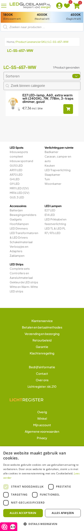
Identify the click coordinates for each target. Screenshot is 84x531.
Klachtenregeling (42, 353)
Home (10, 41)
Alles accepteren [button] (23, 513)
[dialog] (42, 488)
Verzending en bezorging (42, 334)
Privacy (42, 438)
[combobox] (38, 76)
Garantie (42, 347)
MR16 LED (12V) (19, 193)
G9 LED (15, 183)
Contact (42, 373)
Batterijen (16, 210)
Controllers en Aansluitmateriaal (21, 275)
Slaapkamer (52, 174)
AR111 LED (16, 170)
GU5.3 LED (17, 197)
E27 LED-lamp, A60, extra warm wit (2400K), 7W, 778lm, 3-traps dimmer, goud (47, 98)
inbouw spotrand (21, 161)
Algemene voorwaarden (42, 431)
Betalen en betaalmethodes (42, 327)
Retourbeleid (42, 340)
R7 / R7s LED (53, 233)
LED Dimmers (19, 228)
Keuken (50, 165)
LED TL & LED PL (55, 228)
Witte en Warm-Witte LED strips (24, 289)
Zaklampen (17, 255)
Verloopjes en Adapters (19, 249)
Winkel (42, 418)
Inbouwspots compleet (19, 154)
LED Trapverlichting (58, 170)
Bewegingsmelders (23, 215)
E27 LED (50, 210)
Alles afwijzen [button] (63, 513)
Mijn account (42, 425)
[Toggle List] (76, 76)
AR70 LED (16, 174)
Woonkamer (53, 183)
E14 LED (50, 215)
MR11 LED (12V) (19, 188)
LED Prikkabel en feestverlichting (56, 222)
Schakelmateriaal (21, 242)
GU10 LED (16, 165)
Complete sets (20, 268)
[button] (42, 524)
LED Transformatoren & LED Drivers (24, 235)
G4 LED (15, 179)
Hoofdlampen (19, 224)
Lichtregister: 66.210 (42, 386)
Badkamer (51, 152)
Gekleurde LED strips (24, 282)
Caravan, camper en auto (58, 159)
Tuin (47, 179)
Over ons (42, 380)
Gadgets (16, 219)
